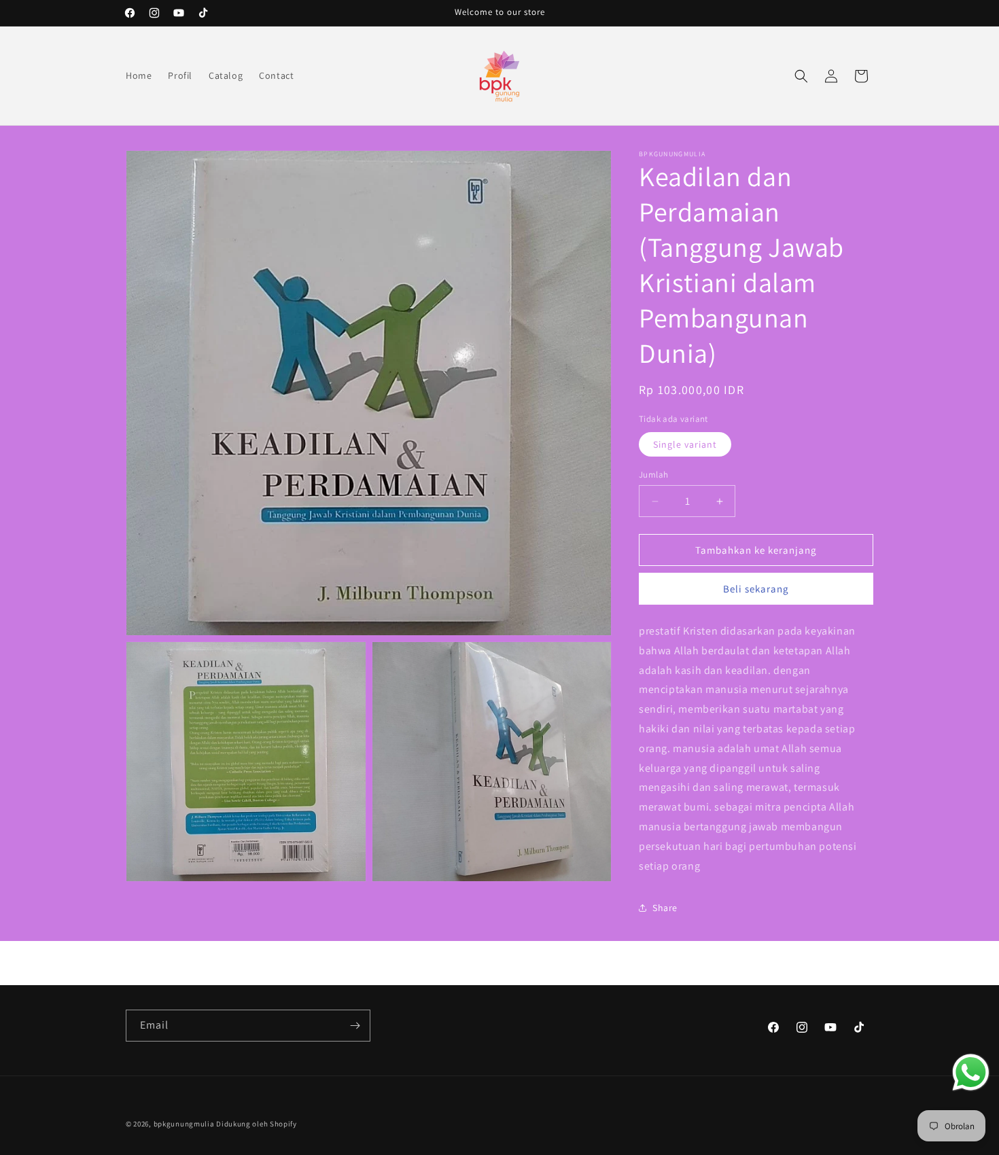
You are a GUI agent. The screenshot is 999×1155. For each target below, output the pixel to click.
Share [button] (665, 908)
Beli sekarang (756, 588)
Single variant (685, 444)
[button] (801, 76)
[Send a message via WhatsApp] (970, 1072)
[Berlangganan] (355, 1026)
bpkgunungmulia (184, 1124)
